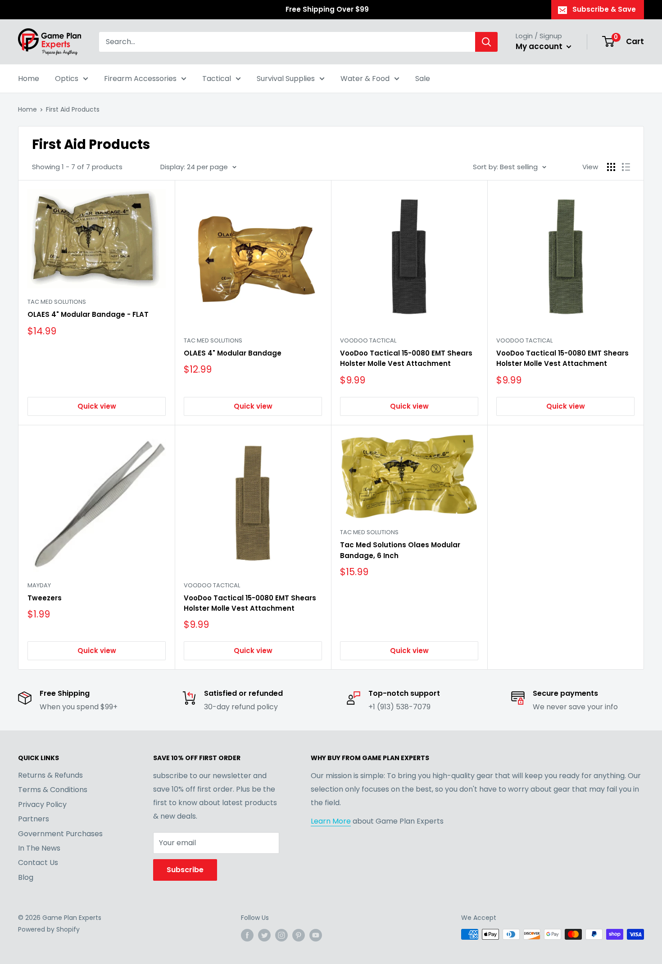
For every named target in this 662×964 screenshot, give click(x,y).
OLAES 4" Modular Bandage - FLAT (88, 314)
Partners (33, 819)
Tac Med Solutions (56, 301)
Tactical (216, 78)
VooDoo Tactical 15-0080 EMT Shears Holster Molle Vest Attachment (406, 358)
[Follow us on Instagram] (281, 935)
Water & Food (365, 78)
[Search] (486, 42)
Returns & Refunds (50, 775)
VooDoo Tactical (368, 340)
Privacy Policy (42, 804)
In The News (39, 848)
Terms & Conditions (52, 789)
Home (28, 78)
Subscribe (185, 870)
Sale (422, 78)
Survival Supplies (286, 78)
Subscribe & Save (604, 9)
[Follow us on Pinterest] (298, 935)
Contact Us (38, 862)
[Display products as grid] (611, 167)
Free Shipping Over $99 (327, 9)
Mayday (39, 585)
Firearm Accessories (140, 78)
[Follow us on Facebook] (247, 935)
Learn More (331, 821)
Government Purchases (60, 834)
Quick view (96, 406)
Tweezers (44, 598)
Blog (25, 877)
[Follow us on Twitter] (264, 935)
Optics (66, 78)
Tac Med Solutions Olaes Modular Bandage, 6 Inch (400, 550)
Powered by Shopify (49, 929)
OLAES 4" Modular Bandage (232, 353)
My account (540, 46)
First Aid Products (73, 109)
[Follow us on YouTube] (315, 935)
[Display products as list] (626, 167)
